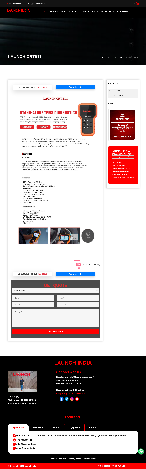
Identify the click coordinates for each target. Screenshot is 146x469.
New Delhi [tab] (38, 427)
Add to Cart (74, 87)
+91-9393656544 (16, 4)
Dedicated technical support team (123, 177)
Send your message (55, 331)
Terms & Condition (58, 459)
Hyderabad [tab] (18, 427)
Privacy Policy (75, 459)
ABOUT (53, 11)
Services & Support (107, 11)
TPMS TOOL (117, 57)
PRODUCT (64, 11)
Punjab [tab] (56, 427)
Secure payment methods (120, 157)
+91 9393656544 (72, 384)
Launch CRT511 (117, 91)
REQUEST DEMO (79, 11)
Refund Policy (90, 459)
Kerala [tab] (92, 427)
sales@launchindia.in (67, 380)
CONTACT (124, 11)
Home (45, 11)
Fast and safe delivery (119, 166)
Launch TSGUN (117, 95)
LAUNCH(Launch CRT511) (91, 265)
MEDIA (91, 11)
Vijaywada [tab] (74, 427)
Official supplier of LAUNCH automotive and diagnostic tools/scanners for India (121, 171)
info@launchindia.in (36, 4)
